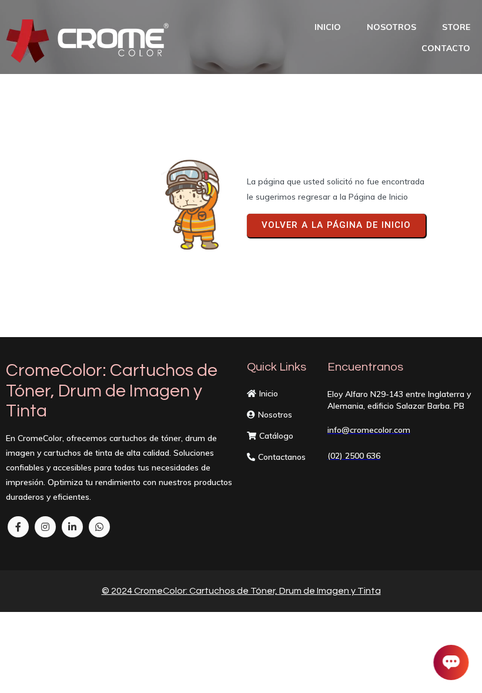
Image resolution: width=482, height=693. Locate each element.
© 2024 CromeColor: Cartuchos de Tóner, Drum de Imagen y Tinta (241, 591)
